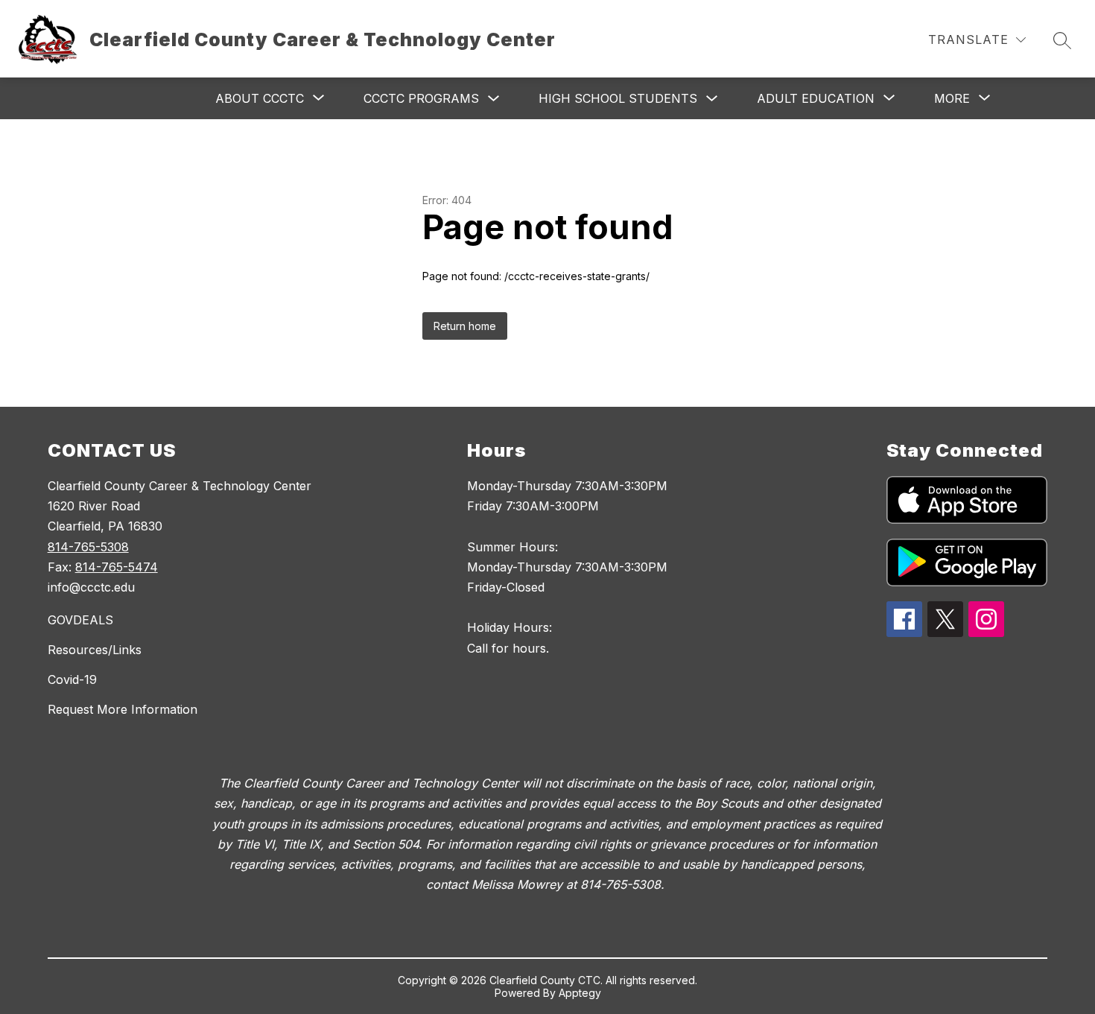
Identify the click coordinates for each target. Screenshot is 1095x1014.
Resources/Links (95, 649)
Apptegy (580, 992)
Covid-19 (72, 679)
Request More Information (122, 709)
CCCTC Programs (421, 98)
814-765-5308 (88, 546)
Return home (465, 326)
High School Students (618, 98)
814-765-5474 (116, 567)
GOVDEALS (80, 619)
